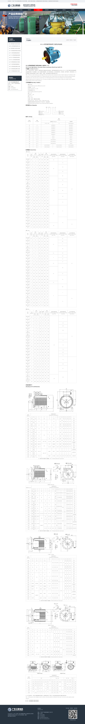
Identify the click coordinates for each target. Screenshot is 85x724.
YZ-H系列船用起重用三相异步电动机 (15, 68)
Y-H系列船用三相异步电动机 (15, 43)
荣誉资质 (46, 9)
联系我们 (72, 9)
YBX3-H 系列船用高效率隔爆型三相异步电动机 (15, 57)
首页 (12, 9)
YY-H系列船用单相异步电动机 (15, 50)
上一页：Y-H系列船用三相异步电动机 (32, 700)
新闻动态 (29, 9)
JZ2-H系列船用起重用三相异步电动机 (15, 66)
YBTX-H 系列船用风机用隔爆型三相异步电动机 (15, 59)
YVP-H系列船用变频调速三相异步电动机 (15, 64)
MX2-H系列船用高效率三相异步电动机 (15, 46)
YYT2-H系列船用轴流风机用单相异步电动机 (15, 55)
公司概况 (20, 9)
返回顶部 (75, 708)
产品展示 (38, 9)
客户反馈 (55, 9)
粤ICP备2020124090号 (12, 716)
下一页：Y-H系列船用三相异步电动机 (32, 701)
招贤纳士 (64, 9)
